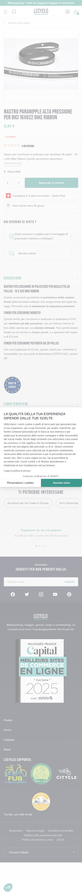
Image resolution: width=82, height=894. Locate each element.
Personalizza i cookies (20, 482)
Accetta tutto (61, 482)
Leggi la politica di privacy (17, 470)
